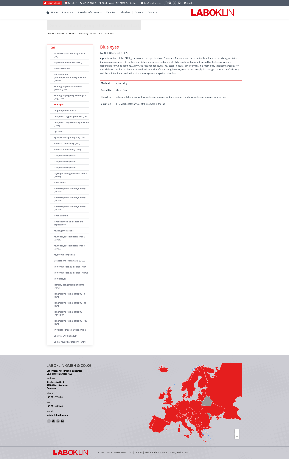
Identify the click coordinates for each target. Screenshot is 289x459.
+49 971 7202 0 (89, 3)
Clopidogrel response (65, 110)
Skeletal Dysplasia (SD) (65, 335)
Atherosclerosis (62, 68)
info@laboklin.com (152, 3)
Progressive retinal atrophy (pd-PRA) (70, 304)
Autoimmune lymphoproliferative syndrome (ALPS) (70, 77)
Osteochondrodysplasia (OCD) (69, 260)
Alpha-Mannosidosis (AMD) (68, 62)
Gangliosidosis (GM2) (65, 161)
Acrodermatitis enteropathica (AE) (69, 55)
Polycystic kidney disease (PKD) (70, 266)
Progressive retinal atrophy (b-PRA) (70, 295)
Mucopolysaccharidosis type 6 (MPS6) (69, 238)
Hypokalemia (61, 215)
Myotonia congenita (64, 254)
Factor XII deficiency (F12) (67, 149)
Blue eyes (59, 104)
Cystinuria (59, 131)
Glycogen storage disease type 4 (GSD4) (70, 175)
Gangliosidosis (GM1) (65, 155)
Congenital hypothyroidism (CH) (70, 116)
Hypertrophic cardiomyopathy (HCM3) (69, 199)
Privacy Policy (176, 452)
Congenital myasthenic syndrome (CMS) (71, 124)
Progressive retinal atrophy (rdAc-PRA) (68, 313)
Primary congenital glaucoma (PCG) (69, 286)
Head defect (60, 182)
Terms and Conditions (156, 452)
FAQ (187, 452)
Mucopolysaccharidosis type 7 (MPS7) (69, 247)
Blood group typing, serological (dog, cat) (70, 97)
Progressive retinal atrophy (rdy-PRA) (71, 322)
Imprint (138, 452)
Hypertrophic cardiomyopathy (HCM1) (69, 190)
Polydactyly (60, 278)
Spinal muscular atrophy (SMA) (70, 341)
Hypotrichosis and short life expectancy (68, 223)
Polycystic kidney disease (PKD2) (71, 272)
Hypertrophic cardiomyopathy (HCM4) (69, 208)
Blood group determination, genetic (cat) (68, 88)
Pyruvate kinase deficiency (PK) (70, 329)
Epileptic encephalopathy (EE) (69, 137)
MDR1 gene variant (63, 230)
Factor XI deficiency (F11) (67, 143)
